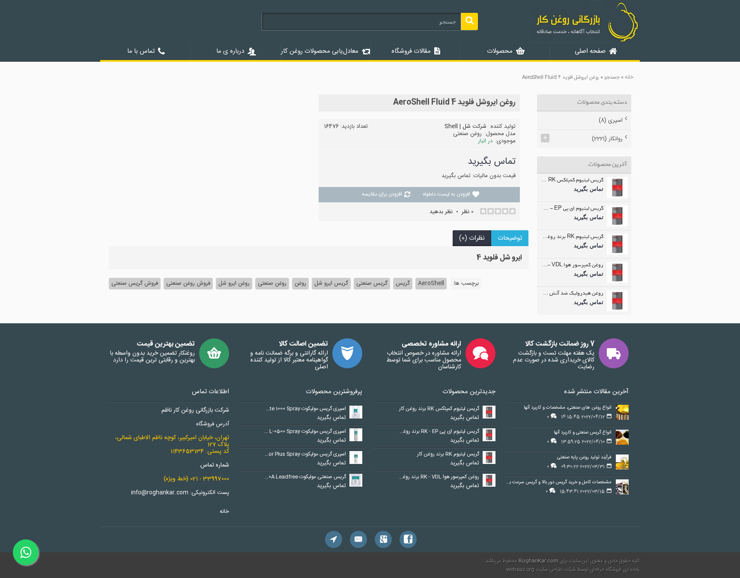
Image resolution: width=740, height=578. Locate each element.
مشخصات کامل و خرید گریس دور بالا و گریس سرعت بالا (559, 482)
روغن (300, 283)
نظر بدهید (441, 212)
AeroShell (431, 283)
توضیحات (510, 238)
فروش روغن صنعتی (188, 283)
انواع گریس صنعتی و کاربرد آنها (583, 433)
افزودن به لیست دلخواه (446, 194)
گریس (403, 283)
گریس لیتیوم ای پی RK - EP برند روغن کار (572, 209)
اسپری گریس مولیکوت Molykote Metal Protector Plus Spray (305, 454)
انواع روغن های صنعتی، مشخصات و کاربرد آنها (568, 408)
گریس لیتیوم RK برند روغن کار (572, 237)
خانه (224, 511)
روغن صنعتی (272, 283)
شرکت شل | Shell (465, 126)
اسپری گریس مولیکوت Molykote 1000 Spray (305, 409)
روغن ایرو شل (234, 283)
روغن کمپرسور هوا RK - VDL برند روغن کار (572, 265)
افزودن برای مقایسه (382, 194)
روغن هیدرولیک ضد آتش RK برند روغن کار (572, 294)
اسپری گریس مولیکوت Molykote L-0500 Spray (305, 432)
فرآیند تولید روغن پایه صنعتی (584, 458)
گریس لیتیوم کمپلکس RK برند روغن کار (572, 180)
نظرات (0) (472, 238)
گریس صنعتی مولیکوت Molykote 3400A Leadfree (305, 477)
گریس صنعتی (372, 283)
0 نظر (468, 212)
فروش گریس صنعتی (134, 283)
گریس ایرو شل (331, 283)
